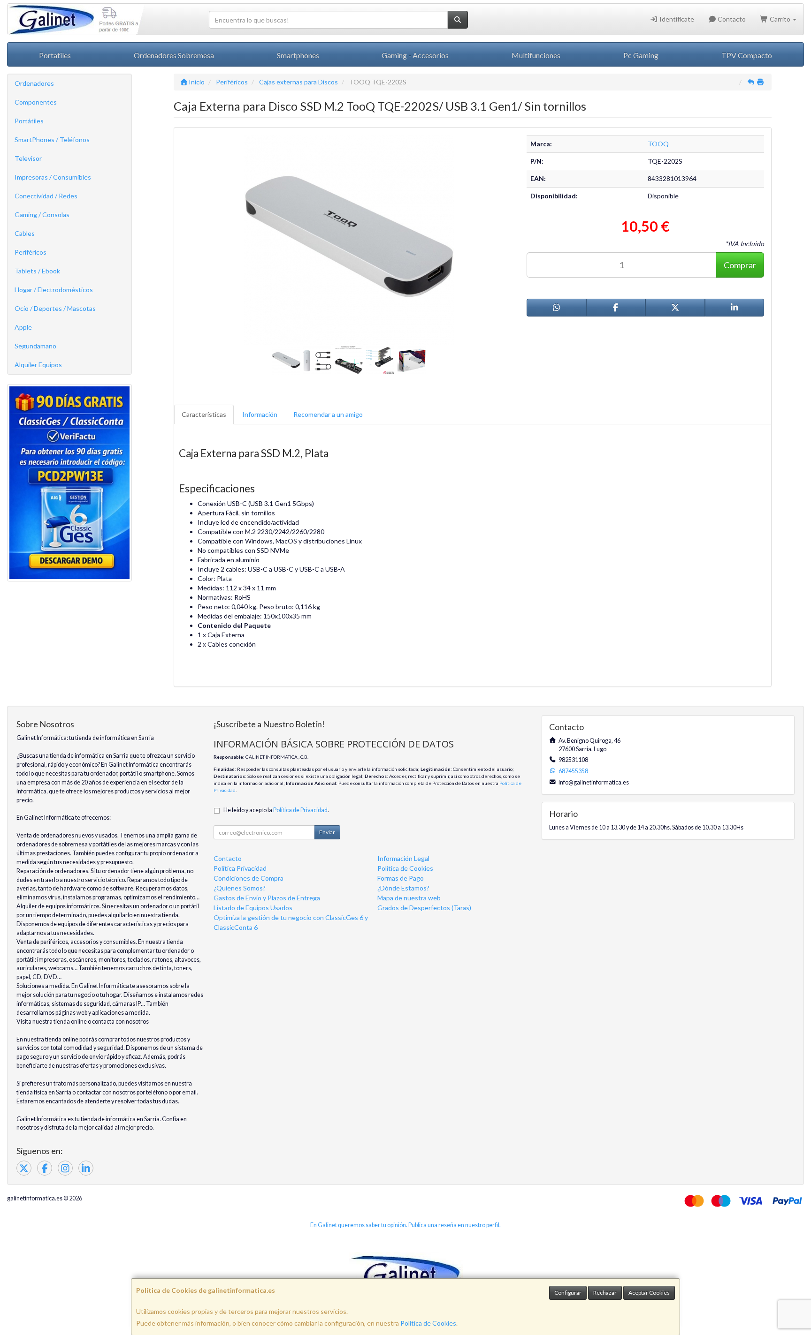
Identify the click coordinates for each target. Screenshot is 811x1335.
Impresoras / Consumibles (53, 177)
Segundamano (35, 346)
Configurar (567, 1292)
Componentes (36, 102)
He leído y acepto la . (276, 810)
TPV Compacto (746, 55)
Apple (23, 327)
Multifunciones (536, 55)
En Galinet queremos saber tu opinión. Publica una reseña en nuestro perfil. (405, 1225)
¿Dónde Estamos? (403, 888)
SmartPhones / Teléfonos (52, 139)
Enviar (327, 832)
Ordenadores (34, 83)
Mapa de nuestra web (409, 898)
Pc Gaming (640, 55)
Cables (25, 233)
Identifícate (676, 19)
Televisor (28, 158)
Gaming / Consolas (42, 215)
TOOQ (658, 144)
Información (259, 414)
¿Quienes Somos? (240, 888)
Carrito (780, 19)
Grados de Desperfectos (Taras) (424, 908)
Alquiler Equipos (38, 365)
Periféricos (30, 252)
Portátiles (29, 121)
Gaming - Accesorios (415, 55)
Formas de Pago (400, 878)
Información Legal (403, 858)
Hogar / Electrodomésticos (54, 290)
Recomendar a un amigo (328, 414)
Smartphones (298, 55)
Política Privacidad (240, 868)
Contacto (731, 19)
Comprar (740, 265)
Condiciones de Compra (248, 878)
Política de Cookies (428, 1323)
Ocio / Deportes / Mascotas (55, 308)
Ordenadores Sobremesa (174, 55)
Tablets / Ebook (37, 271)
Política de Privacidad (300, 810)
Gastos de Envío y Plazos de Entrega (267, 898)
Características (204, 414)
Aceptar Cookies (649, 1292)
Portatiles (55, 55)
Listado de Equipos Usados (253, 908)
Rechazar (605, 1292)
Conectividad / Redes (46, 196)
